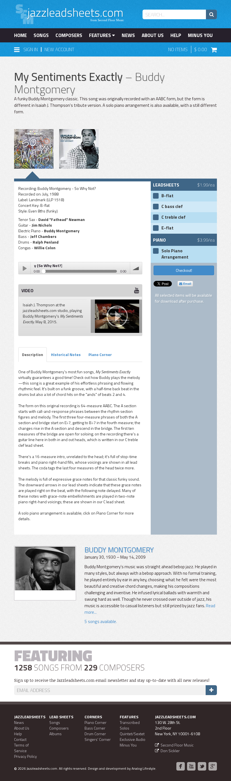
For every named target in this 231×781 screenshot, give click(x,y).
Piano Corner (95, 722)
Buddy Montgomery (119, 549)
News (128, 35)
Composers (68, 35)
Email (186, 283)
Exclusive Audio (132, 739)
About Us (153, 35)
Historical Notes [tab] (66, 354)
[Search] (211, 14)
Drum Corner (95, 734)
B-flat (167, 196)
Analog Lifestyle (144, 768)
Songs (41, 35)
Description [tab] (32, 354)
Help (175, 35)
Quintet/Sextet (132, 734)
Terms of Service (21, 748)
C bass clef (172, 206)
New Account (59, 49)
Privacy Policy (25, 756)
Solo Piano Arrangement (174, 254)
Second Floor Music (177, 745)
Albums (55, 734)
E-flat (167, 228)
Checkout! (184, 270)
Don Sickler (170, 751)
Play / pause (24, 268)
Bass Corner (95, 728)
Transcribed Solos (130, 725)
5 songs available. (101, 621)
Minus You (200, 35)
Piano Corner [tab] (100, 354)
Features (100, 35)
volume (136, 268)
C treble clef (173, 217)
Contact (20, 739)
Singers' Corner (98, 739)
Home (20, 35)
